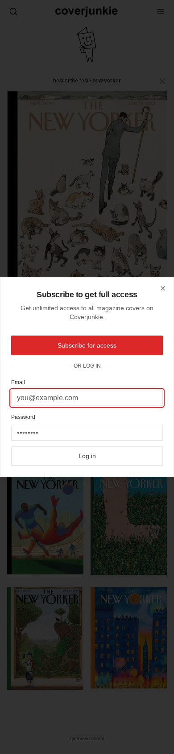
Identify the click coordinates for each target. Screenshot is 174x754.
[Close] (162, 288)
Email (18, 382)
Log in (87, 455)
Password (23, 417)
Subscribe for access (87, 345)
